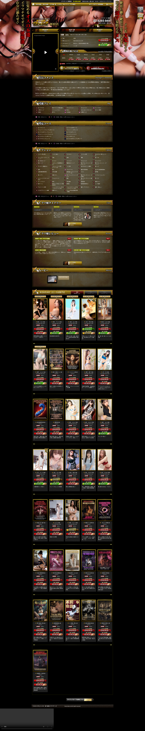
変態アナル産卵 (88, 522)
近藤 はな (72, 321)
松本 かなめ (104, 472)
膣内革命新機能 (56, 573)
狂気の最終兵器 (88, 623)
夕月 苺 (104, 372)
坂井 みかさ (88, 422)
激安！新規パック (57, 372)
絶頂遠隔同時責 (40, 422)
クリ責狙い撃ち (72, 623)
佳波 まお (55, 472)
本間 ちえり (72, 522)
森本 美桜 (72, 472)
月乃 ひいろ (40, 472)
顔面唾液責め (57, 623)
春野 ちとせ (40, 372)
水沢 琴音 (88, 321)
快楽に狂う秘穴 (40, 522)
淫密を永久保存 (88, 573)
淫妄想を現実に (104, 623)
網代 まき (104, 422)
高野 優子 (88, 372)
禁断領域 (57, 422)
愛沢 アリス (56, 321)
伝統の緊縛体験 (40, 573)
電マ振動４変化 (40, 623)
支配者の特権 (105, 573)
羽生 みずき (88, 472)
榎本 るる (39, 321)
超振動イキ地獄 (40, 673)
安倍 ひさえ (72, 422)
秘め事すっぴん (72, 573)
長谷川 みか (104, 321)
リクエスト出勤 (72, 372)
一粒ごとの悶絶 (104, 522)
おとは (55, 522)
